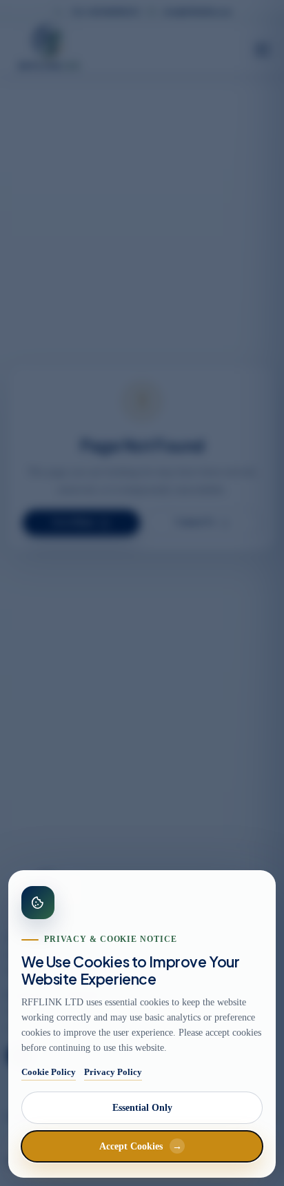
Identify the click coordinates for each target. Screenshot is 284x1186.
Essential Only (142, 1108)
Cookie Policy (48, 1072)
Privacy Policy (113, 1072)
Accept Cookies (140, 1146)
